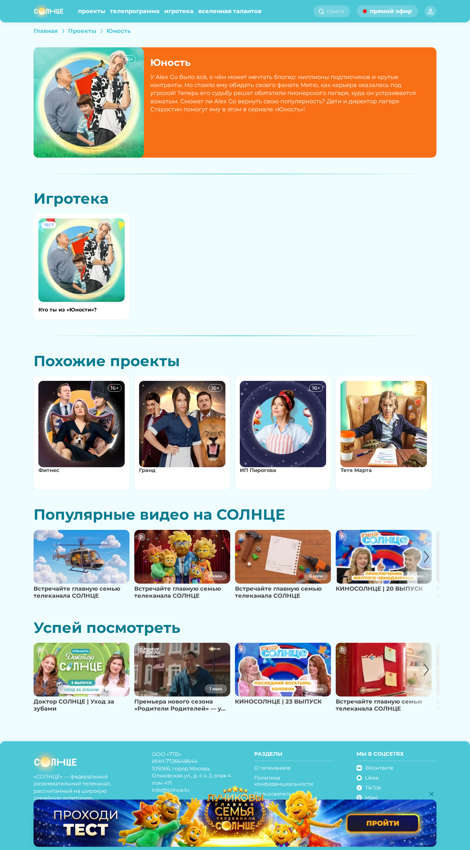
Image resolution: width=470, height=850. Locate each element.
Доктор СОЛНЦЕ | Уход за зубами (74, 705)
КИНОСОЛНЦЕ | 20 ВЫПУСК (379, 588)
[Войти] (430, 11)
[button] (419, 566)
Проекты (91, 11)
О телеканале (272, 768)
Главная (46, 31)
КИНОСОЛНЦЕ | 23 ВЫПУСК (278, 701)
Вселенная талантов (230, 11)
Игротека (178, 11)
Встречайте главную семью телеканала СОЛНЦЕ (77, 592)
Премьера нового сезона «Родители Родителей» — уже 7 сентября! (182, 705)
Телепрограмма (135, 11)
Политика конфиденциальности (283, 781)
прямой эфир (391, 11)
